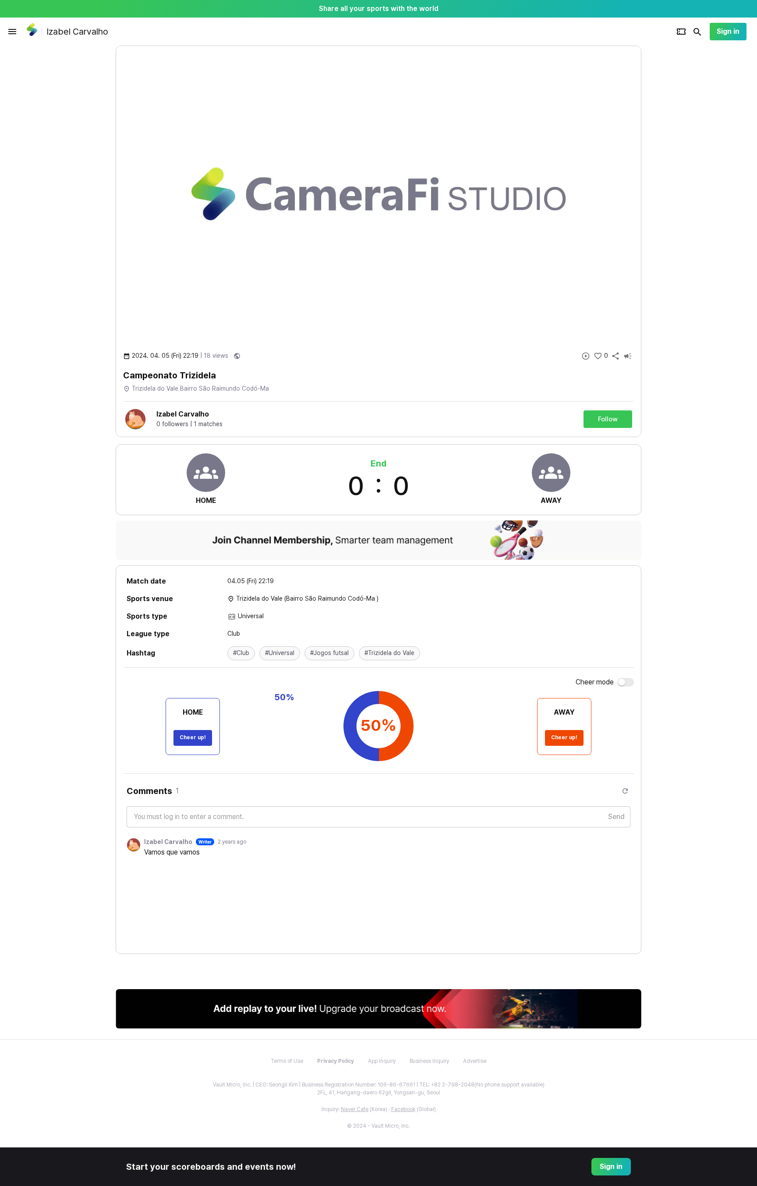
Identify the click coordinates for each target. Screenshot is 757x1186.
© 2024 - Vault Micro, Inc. (378, 1126)
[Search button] (697, 31)
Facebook (403, 1109)
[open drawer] (12, 31)
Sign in (728, 31)
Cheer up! (193, 737)
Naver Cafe (354, 1109)
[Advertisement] (698, 177)
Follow (608, 419)
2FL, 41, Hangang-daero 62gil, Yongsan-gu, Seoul (378, 1093)
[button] (241, 653)
